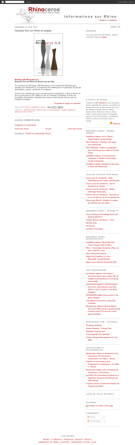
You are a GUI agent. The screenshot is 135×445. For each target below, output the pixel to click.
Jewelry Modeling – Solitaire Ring (98, 328)
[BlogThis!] (54, 107)
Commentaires (95, 421)
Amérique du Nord (48, 442)
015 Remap (90, 226)
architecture (30, 110)
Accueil (48, 129)
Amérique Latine (80, 442)
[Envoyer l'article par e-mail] (48, 107)
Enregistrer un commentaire (25, 125)
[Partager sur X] (57, 107)
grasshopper (54, 110)
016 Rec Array (91, 223)
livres (64, 110)
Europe (65, 442)
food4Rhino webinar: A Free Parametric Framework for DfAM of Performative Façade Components (101, 158)
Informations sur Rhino (90, 16)
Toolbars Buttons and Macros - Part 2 (100, 220)
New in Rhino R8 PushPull (96, 254)
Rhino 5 (30, 112)
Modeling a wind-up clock (95, 331)
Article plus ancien (75, 129)
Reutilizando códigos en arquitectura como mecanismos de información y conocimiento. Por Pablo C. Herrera (102, 356)
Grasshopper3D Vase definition (98, 334)
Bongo (79, 440)
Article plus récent (22, 129)
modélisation (20, 112)
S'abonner (116, 124)
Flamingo (57, 440)
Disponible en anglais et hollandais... (68, 103)
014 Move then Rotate (94, 229)
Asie (94, 442)
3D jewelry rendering (93, 325)
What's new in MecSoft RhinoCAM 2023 (101, 262)
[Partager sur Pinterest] (62, 107)
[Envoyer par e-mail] (52, 107)
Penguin (68, 440)
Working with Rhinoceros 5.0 (26, 80)
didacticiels (42, 110)
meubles (71, 110)
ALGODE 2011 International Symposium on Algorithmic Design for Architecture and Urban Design (102, 377)
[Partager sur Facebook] (59, 107)
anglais (104, 37)
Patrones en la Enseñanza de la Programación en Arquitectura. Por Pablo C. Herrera (102, 364)
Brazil (88, 440)
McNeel (102, 103)
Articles (92, 417)
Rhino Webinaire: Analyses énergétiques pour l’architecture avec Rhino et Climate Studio (102, 150)
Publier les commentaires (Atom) (38, 134)
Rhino (46, 440)
